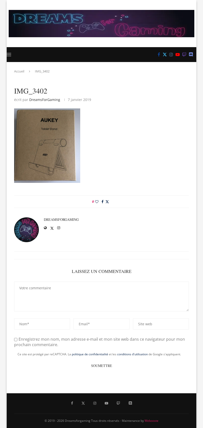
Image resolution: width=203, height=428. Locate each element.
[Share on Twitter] (107, 201)
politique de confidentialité (90, 354)
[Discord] (191, 54)
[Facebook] (159, 54)
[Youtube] (178, 54)
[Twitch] (184, 54)
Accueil (19, 71)
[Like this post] (97, 201)
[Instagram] (171, 54)
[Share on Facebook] (102, 201)
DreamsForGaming (44, 99)
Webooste (151, 421)
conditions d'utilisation (132, 354)
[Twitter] (165, 54)
